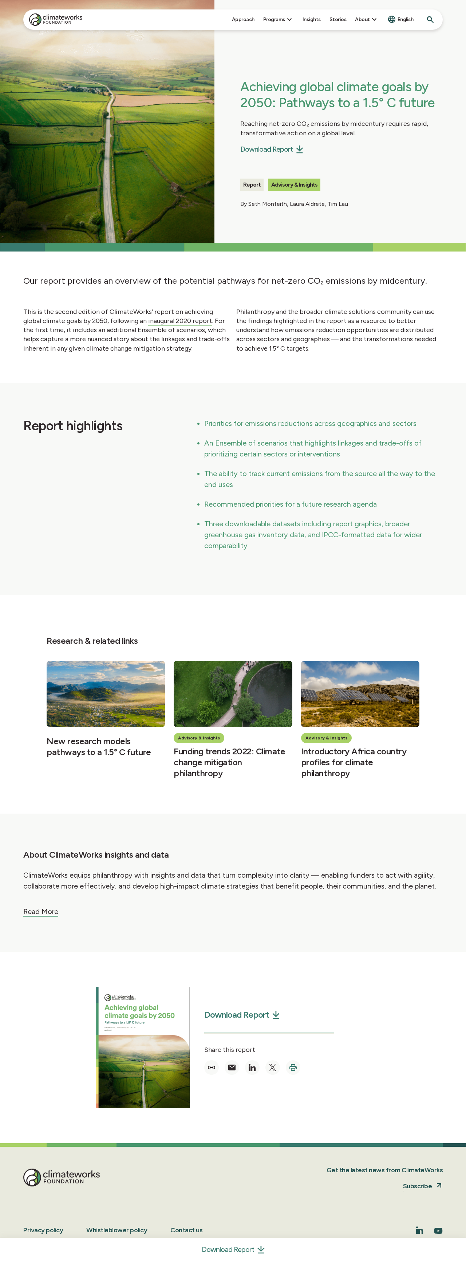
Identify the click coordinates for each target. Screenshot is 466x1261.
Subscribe (417, 1186)
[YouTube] (438, 1233)
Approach (243, 19)
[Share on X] (272, 1067)
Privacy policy (43, 1230)
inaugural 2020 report (180, 321)
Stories (338, 19)
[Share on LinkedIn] (252, 1067)
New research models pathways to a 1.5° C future (99, 746)
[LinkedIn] (419, 1231)
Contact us (186, 1230)
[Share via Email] (232, 1067)
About (362, 19)
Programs (274, 19)
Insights (312, 19)
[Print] (293, 1067)
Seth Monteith (267, 203)
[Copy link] (211, 1067)
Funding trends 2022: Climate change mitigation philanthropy (229, 762)
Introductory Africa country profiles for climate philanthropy (354, 762)
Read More (40, 911)
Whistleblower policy (116, 1230)
